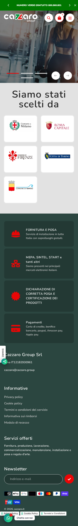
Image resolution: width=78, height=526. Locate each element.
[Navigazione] (70, 18)
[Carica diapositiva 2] (27, 74)
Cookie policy (13, 403)
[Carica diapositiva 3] (41, 74)
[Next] (69, 5)
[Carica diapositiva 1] (13, 74)
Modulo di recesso (16, 423)
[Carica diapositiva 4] (27, 78)
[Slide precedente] (55, 75)
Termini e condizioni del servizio (26, 410)
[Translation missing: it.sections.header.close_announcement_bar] (75, 5)
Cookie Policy (31, 513)
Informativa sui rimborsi (20, 416)
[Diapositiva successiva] (68, 75)
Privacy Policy (11, 513)
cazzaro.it (19, 509)
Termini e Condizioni (54, 513)
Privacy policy (13, 397)
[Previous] (8, 5)
